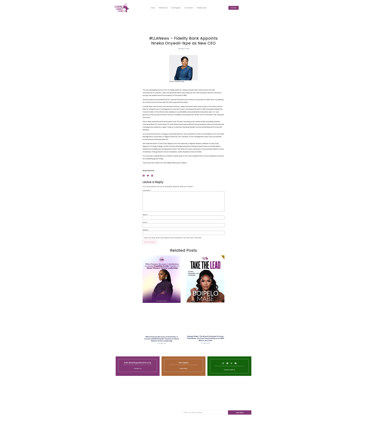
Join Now (240, 412)
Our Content (189, 8)
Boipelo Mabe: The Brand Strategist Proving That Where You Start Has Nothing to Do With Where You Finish (205, 338)
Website (145, 230)
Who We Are (163, 8)
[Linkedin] (227, 363)
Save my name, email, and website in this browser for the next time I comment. (173, 237)
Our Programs (176, 8)
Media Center (202, 8)
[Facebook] (235, 363)
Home (153, 8)
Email (145, 222)
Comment (147, 190)
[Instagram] (223, 363)
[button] (144, 175)
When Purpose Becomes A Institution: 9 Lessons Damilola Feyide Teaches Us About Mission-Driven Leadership (161, 339)
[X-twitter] (231, 363)
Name (145, 214)
